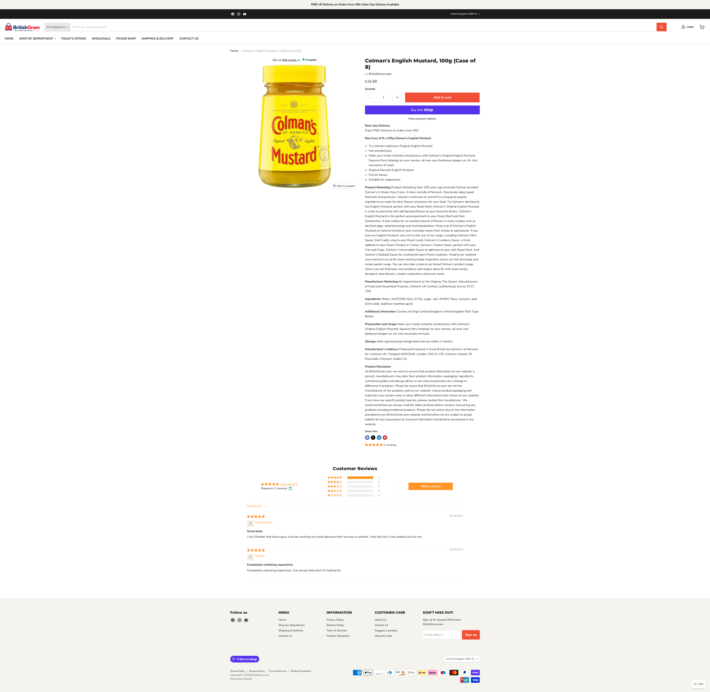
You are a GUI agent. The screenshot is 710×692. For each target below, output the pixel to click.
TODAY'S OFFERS (73, 39)
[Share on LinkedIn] (379, 437)
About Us (380, 620)
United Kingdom (464, 14)
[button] (688, 27)
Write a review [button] (431, 486)
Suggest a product (386, 630)
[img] (256, 517)
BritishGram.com (380, 74)
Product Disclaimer (338, 636)
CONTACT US (189, 39)
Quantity (370, 89)
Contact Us (285, 636)
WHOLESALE (101, 39)
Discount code (383, 636)
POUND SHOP (126, 39)
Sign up (471, 635)
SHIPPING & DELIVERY (158, 39)
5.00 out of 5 (289, 484)
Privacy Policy (335, 620)
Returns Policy (335, 625)
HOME (9, 39)
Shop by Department (291, 625)
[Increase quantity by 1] (397, 97)
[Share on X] (373, 437)
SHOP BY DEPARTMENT (36, 39)
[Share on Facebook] (367, 437)
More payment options (422, 118)
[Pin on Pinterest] (385, 437)
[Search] (662, 27)
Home (234, 50)
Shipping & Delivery (290, 630)
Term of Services (337, 630)
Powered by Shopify (241, 679)
